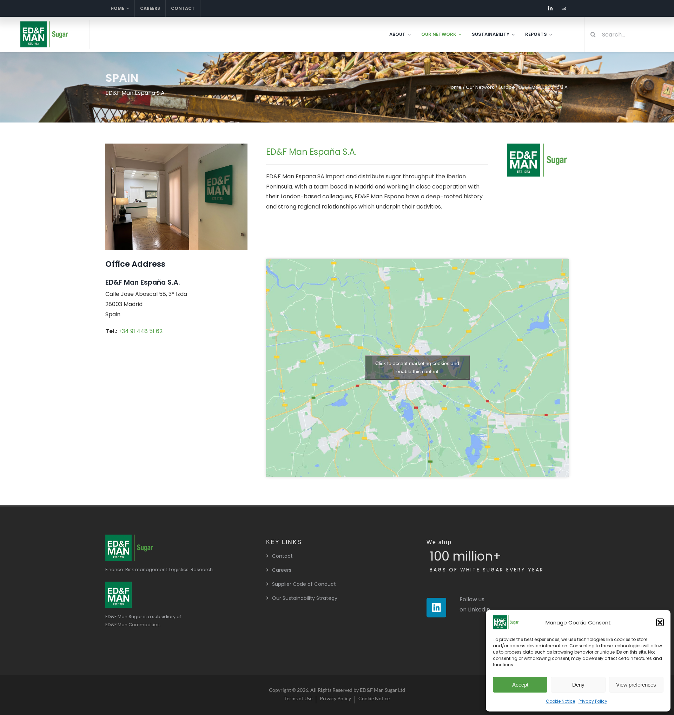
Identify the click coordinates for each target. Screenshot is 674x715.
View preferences (636, 685)
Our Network (480, 87)
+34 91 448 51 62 (140, 331)
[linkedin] (550, 8)
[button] (659, 622)
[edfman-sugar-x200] (129, 537)
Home (455, 87)
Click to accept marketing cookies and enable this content (417, 367)
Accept (520, 685)
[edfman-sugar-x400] (45, 24)
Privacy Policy (593, 701)
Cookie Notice (560, 701)
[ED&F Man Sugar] (118, 584)
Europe (506, 87)
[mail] (564, 8)
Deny (578, 685)
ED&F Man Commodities (132, 624)
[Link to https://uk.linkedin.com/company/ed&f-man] (436, 607)
